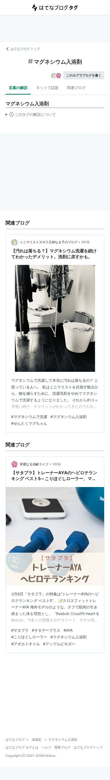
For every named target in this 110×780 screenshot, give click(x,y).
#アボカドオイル (25, 644)
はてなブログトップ (88, 747)
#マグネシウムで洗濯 (29, 416)
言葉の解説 (18, 87)
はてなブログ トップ (25, 49)
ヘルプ (46, 747)
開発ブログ (62, 747)
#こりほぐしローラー (29, 637)
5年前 (85, 242)
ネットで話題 (47, 87)
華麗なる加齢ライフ (34, 464)
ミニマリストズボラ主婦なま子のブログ (48, 242)
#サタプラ (20, 630)
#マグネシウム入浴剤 (68, 416)
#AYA (68, 630)
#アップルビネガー (59, 644)
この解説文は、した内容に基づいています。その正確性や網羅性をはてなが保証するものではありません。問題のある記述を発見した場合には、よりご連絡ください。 (31, 115)
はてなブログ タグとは (22, 747)
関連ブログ (76, 87)
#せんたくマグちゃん (29, 423)
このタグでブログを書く (83, 75)
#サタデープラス (46, 630)
